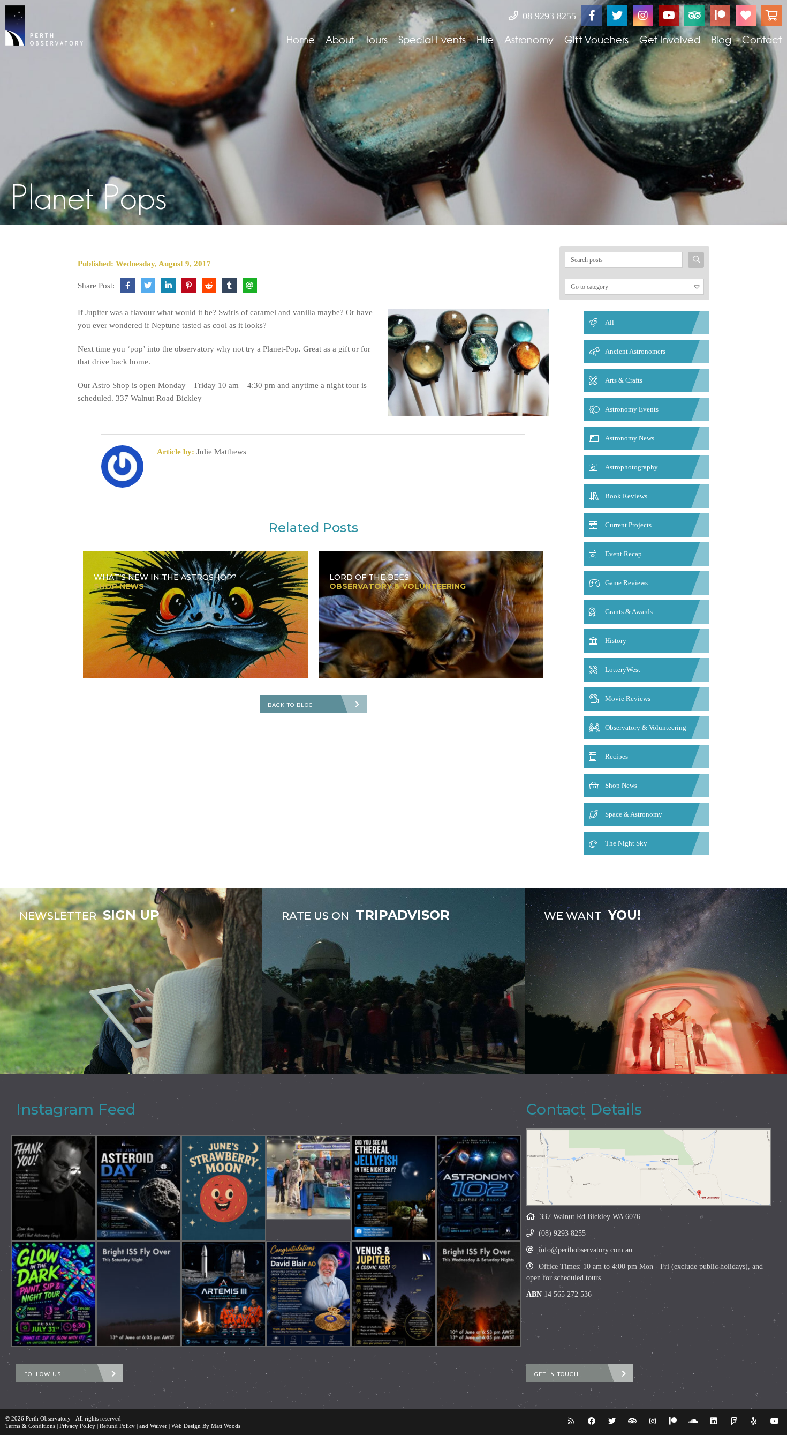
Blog (721, 39)
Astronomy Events (632, 409)
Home (300, 39)
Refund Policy (117, 1426)
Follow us (42, 1374)
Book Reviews (626, 496)
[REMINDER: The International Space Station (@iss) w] (138, 1294)
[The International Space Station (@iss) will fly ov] (478, 1294)
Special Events (432, 39)
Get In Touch (556, 1374)
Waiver (158, 1426)
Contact (762, 39)
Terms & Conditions (30, 1426)
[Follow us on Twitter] (617, 15)
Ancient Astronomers (635, 351)
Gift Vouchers (596, 39)
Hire (485, 39)
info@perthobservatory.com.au (585, 1250)
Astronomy (529, 39)
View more (131, 981)
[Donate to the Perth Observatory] (746, 15)
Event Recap (623, 554)
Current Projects (628, 525)
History (615, 641)
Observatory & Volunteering (645, 727)
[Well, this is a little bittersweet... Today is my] (53, 1188)
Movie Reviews (627, 698)
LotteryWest (622, 670)
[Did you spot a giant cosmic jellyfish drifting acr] (393, 1188)
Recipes (616, 756)
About (340, 39)
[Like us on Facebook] (591, 15)
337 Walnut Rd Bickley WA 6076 (590, 1217)
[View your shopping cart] (771, 15)
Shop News (621, 785)
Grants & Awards (629, 612)
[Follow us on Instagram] (643, 15)
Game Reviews (626, 583)
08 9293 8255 (548, 16)
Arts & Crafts (623, 380)
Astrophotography (631, 467)
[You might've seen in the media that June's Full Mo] (223, 1188)
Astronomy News (629, 438)
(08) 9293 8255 (562, 1233)
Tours (376, 39)
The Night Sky (626, 843)
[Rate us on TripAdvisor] (694, 15)
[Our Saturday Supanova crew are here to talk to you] (308, 1177)
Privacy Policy (77, 1426)
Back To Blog (290, 704)
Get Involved (669, 39)
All (609, 322)
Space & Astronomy (633, 814)
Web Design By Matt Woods (205, 1426)
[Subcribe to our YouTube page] (669, 15)
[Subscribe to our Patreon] (720, 15)
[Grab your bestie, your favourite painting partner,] (53, 1294)
